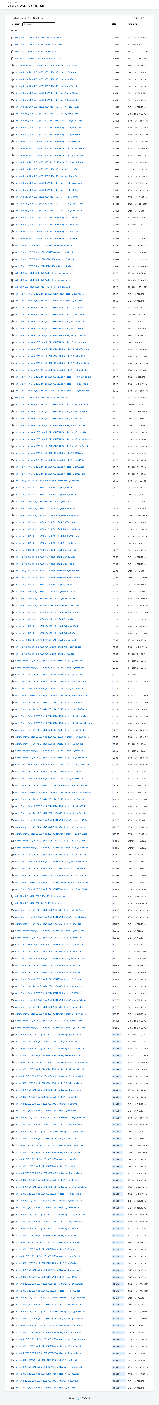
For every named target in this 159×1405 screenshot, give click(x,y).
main (30, 5)
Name (17, 24)
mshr (42, 5)
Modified (133, 24)
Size (114, 24)
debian (14, 5)
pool (22, 5)
